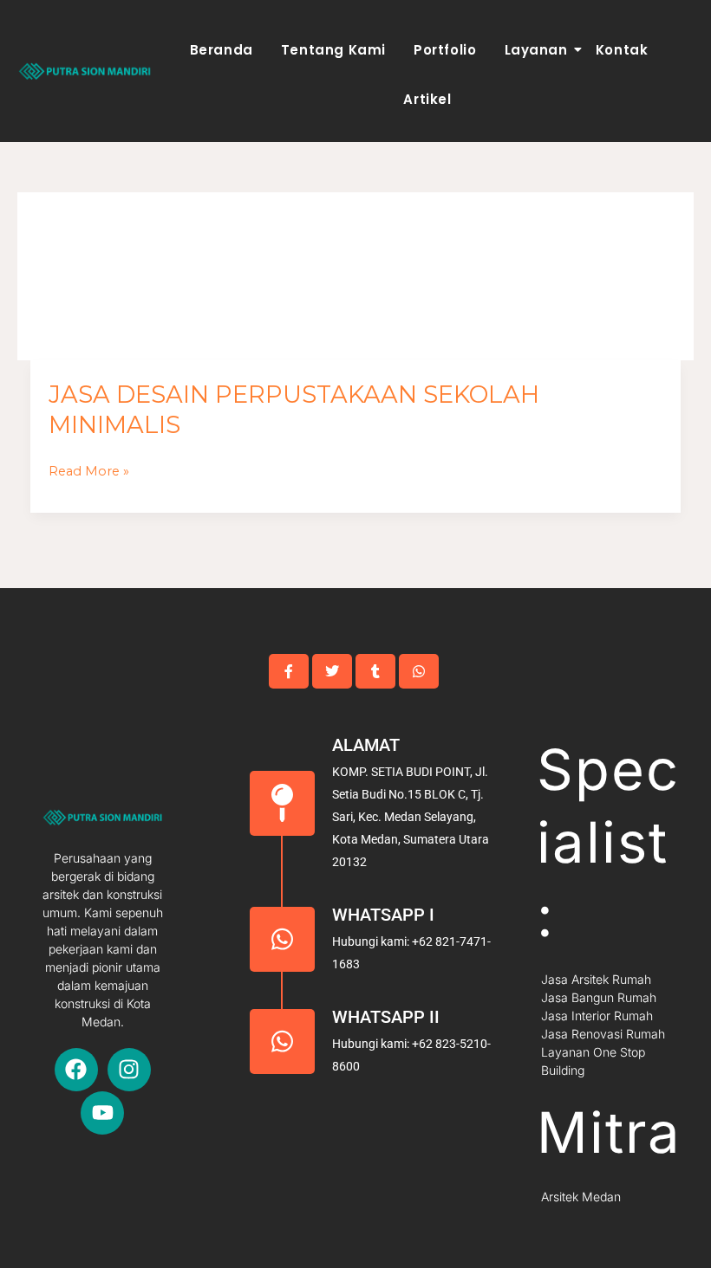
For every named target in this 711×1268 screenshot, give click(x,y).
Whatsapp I (383, 914)
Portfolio (445, 50)
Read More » (89, 471)
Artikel (427, 99)
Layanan (536, 50)
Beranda (221, 50)
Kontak (622, 50)
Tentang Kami (333, 50)
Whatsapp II (386, 1016)
